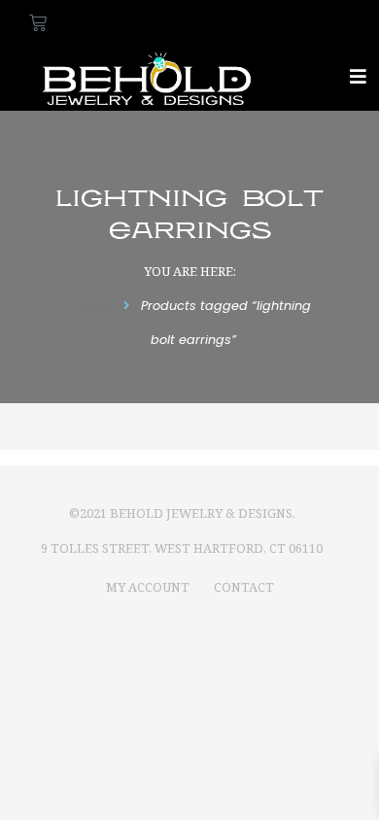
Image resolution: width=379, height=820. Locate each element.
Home (94, 305)
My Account (148, 587)
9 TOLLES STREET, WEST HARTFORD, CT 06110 (182, 548)
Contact (244, 587)
